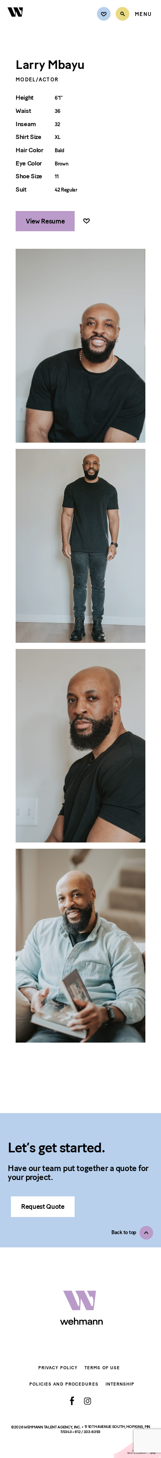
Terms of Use (102, 1367)
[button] (132, 1233)
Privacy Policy (57, 1367)
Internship (120, 1384)
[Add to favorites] (87, 221)
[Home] (15, 21)
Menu (143, 14)
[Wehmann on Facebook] (72, 1400)
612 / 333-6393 (87, 1431)
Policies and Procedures (63, 1384)
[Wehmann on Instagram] (87, 1401)
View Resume (45, 221)
